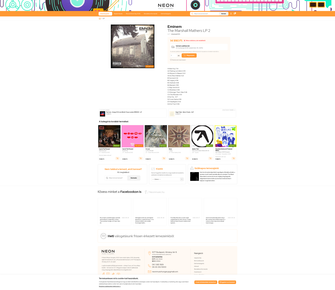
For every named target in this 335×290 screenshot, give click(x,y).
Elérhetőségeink (166, 14)
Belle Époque (102, 150)
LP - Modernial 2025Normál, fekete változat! (105, 154)
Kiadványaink (105, 14)
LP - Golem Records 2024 (152, 152)
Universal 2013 (175, 34)
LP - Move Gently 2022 (175, 152)
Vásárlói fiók (197, 258)
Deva (170, 149)
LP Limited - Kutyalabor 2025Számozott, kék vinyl (223, 155)
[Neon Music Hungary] (100, 18)
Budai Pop (125, 150)
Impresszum (198, 272)
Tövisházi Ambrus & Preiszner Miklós (223, 149)
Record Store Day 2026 (133, 14)
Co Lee (148, 149)
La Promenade (149, 150)
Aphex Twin (195, 149)
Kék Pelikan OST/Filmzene (222, 152)
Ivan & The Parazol (104, 149)
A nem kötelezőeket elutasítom (206, 282)
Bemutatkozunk (199, 261)
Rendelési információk (150, 14)
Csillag (170, 150)
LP (104, 18)
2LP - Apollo (195, 152)
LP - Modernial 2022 (127, 152)
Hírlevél (196, 266)
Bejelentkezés (118, 14)
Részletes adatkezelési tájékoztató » (110, 286)
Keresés (223, 13)
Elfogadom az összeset (227, 282)
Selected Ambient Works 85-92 (200, 150)
